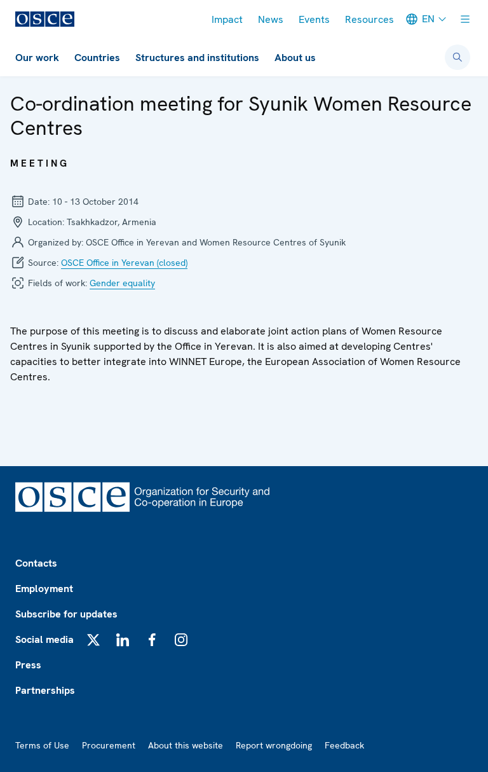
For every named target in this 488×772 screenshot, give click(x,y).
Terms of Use (42, 745)
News (270, 19)
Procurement (108, 745)
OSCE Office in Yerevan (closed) (124, 262)
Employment (44, 588)
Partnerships (45, 690)
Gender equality (122, 283)
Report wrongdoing (274, 745)
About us (295, 57)
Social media (44, 639)
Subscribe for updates (66, 614)
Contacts (36, 563)
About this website (185, 745)
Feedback (344, 745)
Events (314, 19)
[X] (93, 639)
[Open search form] (457, 57)
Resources (369, 19)
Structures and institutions (197, 57)
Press (28, 665)
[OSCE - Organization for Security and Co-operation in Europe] (44, 19)
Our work (37, 57)
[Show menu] (465, 19)
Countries (97, 57)
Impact (227, 19)
